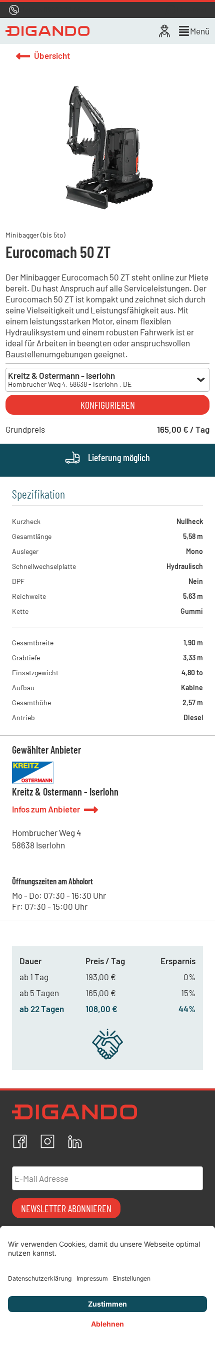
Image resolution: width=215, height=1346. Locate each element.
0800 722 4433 (66, 9)
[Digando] (48, 31)
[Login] (164, 31)
